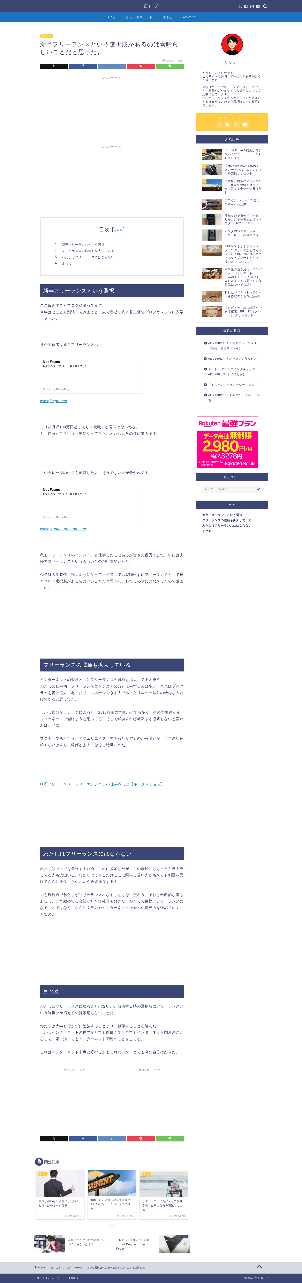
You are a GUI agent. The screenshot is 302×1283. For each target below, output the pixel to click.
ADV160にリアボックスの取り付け (232, 358)
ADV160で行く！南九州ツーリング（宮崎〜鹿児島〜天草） (232, 346)
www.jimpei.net (53, 401)
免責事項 (73, 1278)
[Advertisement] (112, 110)
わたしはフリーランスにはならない (88, 257)
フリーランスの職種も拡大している (88, 251)
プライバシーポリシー (49, 1278)
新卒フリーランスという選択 (83, 245)
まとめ (67, 263)
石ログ (151, 6)
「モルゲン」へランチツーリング (231, 384)
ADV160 (189, 17)
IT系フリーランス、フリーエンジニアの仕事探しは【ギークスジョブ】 (102, 784)
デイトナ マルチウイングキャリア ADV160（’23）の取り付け (231, 372)
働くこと (46, 36)
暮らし (168, 17)
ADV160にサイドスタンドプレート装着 (234, 398)
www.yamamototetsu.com (63, 529)
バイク (111, 17)
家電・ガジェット (139, 17)
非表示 (118, 230)
